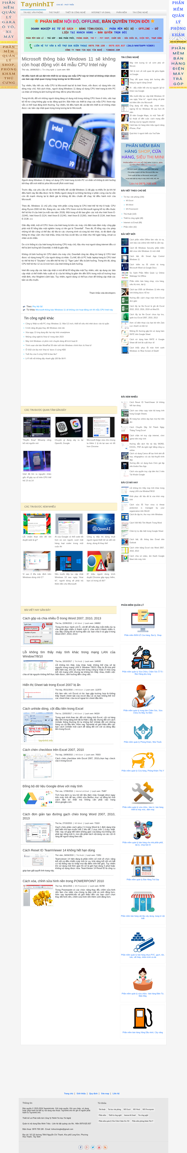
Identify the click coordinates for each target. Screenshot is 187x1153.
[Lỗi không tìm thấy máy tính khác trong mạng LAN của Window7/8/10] (38, 665)
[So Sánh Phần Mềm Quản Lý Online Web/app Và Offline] (125, 275)
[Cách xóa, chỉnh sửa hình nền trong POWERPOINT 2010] (38, 895)
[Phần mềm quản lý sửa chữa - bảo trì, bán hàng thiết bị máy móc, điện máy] (143, 793)
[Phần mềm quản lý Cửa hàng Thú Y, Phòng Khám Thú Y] (143, 760)
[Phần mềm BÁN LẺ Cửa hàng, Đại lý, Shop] (143, 621)
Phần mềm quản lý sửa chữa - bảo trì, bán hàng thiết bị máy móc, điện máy (142, 808)
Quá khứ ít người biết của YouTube (145, 133)
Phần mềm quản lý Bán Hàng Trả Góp (143, 879)
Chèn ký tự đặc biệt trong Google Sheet (146, 531)
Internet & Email (130, 1115)
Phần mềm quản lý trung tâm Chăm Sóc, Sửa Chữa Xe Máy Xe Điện (142, 711)
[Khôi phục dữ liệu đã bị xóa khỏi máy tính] (125, 499)
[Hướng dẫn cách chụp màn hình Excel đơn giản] (125, 300)
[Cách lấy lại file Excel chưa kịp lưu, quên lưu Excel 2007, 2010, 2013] (125, 317)
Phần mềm (121, 12)
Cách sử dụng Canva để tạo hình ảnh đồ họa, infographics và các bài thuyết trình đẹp (147, 456)
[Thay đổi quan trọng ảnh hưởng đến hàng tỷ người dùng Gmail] (125, 82)
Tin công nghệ (140, 12)
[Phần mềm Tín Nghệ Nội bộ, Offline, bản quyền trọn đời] (93, 35)
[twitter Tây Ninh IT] (93, 1147)
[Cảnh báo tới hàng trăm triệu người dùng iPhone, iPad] (125, 127)
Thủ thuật (54, 12)
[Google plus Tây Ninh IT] (87, 1147)
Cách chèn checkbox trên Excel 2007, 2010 (53, 750)
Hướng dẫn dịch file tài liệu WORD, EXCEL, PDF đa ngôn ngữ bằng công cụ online (147, 447)
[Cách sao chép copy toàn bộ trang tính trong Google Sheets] (125, 413)
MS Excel (79, 690)
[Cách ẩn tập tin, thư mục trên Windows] (125, 517)
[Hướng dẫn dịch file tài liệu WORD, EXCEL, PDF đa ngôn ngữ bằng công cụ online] (125, 446)
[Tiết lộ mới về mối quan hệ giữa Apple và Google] (125, 73)
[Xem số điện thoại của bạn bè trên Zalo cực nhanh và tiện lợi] (125, 325)
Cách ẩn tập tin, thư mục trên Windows (146, 514)
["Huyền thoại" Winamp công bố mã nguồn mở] (37, 427)
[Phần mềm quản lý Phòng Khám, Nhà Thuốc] (143, 731)
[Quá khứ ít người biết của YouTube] (125, 135)
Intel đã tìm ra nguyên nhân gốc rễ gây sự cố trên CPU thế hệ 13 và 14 (37, 477)
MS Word (78, 623)
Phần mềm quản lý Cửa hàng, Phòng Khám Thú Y (143, 771)
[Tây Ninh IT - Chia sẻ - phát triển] (47, 5)
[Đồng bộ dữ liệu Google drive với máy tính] (38, 798)
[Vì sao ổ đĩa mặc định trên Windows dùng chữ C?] (37, 561)
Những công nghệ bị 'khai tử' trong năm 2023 (45, 337)
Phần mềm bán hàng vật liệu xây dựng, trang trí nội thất (143, 917)
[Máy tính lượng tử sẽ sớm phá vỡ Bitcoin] (125, 65)
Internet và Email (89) (133, 222)
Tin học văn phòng (33, 12)
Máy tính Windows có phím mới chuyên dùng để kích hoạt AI (51, 341)
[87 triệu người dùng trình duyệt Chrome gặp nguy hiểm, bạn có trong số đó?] (101, 561)
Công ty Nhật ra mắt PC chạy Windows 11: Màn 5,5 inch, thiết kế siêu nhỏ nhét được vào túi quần (67, 324)
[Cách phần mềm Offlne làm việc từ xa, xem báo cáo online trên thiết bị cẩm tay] (125, 242)
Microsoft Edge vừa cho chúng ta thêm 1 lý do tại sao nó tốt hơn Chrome (101, 443)
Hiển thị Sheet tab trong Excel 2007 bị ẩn (51, 685)
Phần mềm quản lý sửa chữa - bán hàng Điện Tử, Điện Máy (143, 995)
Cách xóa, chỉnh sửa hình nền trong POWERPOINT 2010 (63, 881)
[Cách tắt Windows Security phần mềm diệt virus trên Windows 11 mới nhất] (125, 250)
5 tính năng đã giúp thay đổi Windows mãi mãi (45, 328)
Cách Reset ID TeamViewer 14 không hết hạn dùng (59, 850)
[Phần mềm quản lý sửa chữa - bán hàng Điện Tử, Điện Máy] (143, 979)
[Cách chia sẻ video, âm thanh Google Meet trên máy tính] (125, 558)
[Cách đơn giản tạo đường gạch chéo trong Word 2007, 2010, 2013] (38, 832)
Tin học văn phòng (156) (134, 197)
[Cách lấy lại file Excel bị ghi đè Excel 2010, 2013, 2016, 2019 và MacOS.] (125, 308)
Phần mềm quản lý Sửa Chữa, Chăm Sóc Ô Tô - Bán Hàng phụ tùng (143, 673)
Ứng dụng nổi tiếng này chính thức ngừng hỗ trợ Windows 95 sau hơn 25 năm (147, 109)
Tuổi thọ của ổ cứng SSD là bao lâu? (41, 354)
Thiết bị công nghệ (75, 12)
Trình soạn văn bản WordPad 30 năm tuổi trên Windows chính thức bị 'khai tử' (59, 345)
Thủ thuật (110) (130, 214)
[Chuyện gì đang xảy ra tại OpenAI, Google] (69, 427)
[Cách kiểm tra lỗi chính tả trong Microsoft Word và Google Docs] (125, 267)
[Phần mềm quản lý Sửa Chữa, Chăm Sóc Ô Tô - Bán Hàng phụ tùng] (143, 657)
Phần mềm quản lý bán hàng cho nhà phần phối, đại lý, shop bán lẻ (142, 843)
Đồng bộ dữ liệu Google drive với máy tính (52, 786)
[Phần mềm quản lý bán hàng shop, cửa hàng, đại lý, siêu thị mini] (143, 165)
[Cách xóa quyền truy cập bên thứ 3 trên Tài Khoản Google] (125, 474)
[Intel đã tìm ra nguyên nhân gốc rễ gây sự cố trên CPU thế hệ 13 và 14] (37, 461)
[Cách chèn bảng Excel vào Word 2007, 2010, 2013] (125, 550)
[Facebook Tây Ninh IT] (80, 1147)
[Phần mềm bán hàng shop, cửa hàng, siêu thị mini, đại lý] (125, 283)
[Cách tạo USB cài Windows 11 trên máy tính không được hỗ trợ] (125, 292)
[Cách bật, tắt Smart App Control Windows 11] (125, 258)
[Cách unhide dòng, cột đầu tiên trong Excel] (38, 727)
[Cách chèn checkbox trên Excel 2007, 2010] (38, 766)
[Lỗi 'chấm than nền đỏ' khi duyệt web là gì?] (37, 524)
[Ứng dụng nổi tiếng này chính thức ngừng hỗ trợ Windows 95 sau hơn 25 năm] (125, 108)
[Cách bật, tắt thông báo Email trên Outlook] (125, 541)
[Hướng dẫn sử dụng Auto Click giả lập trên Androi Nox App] (125, 465)
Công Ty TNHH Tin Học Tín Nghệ (58, 1118)
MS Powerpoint (81, 886)
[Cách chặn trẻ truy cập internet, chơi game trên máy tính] (125, 438)
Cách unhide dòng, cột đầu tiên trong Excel (53, 708)
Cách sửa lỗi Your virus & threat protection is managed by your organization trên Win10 (147, 508)
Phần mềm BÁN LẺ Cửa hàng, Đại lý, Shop (142, 635)
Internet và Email (101, 12)
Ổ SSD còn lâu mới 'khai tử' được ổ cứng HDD (46, 350)
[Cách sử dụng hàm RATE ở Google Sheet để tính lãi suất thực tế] (125, 341)
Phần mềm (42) (130, 227)
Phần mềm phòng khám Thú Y (142, 1121)
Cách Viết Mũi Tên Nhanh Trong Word (146, 523)
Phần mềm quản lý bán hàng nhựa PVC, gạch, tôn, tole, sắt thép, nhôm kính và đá (143, 956)
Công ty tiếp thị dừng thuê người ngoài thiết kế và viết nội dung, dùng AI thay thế (101, 540)
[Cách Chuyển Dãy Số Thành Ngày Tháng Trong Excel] (125, 429)
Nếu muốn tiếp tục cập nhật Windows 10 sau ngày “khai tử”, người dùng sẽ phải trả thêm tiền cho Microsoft (147, 99)
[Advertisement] (69, 383)
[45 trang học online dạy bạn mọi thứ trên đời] (125, 421)
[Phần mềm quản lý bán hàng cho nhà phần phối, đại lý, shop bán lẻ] (143, 830)
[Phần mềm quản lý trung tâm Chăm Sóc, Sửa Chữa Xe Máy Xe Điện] (143, 696)
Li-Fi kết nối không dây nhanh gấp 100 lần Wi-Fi (46, 358)
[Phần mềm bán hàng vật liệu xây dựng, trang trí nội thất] (143, 901)
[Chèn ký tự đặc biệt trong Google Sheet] (125, 533)
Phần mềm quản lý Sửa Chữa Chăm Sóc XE (114, 1121)
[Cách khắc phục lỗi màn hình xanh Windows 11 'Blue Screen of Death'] (125, 350)
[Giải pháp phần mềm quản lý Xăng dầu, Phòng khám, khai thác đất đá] (99, 1147)
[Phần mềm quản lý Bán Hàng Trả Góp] (143, 866)
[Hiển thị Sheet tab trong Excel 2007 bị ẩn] (38, 694)
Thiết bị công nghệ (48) (133, 218)
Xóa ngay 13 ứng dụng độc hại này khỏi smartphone (48, 332)
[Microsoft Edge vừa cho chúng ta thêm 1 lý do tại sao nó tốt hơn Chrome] (101, 427)
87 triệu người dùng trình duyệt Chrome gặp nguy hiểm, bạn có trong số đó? (101, 577)
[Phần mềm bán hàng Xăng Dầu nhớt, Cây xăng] (142, 1018)
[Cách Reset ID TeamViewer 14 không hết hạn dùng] (38, 860)
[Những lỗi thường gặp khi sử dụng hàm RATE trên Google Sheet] (125, 333)
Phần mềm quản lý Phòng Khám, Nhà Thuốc (143, 742)
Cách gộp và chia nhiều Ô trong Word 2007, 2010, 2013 (62, 618)
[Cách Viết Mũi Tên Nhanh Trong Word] (125, 525)
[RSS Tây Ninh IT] (105, 1147)
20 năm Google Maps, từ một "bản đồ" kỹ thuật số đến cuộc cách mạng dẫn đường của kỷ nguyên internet (147, 118)
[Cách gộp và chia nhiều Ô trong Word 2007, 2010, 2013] (38, 633)
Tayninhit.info (49, 1108)
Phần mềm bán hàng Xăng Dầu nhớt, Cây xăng (143, 1032)
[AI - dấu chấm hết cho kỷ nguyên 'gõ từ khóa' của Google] (125, 90)
